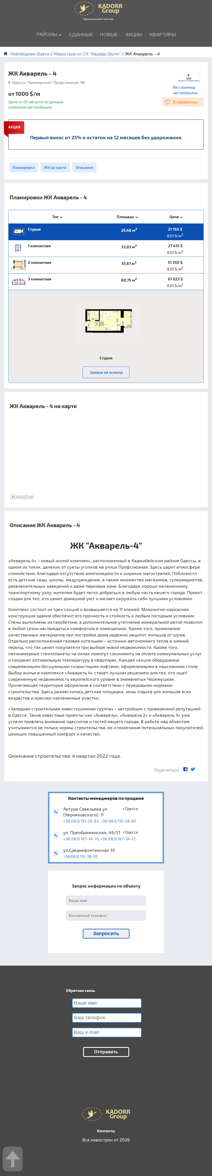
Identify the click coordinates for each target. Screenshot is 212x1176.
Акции (133, 34)
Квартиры (163, 34)
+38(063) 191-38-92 (80, 856)
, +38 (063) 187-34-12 (117, 838)
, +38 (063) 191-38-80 (117, 821)
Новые (108, 34)
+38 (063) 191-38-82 (81, 821)
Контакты (106, 1130)
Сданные (81, 34)
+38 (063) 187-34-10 (81, 838)
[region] (106, 460)
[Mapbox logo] (22, 497)
